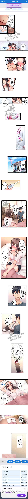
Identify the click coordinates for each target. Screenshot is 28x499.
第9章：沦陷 (5, 482)
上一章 (10, 461)
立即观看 (21, 495)
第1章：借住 (5, 471)
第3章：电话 (5, 474)
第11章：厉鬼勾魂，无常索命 (8, 485)
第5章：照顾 (5, 477)
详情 (26, 1)
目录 (7, 9)
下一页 (24, 461)
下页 (15, 9)
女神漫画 (3, 1)
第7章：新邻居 (6, 480)
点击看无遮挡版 (14, 5)
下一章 (20, 9)
